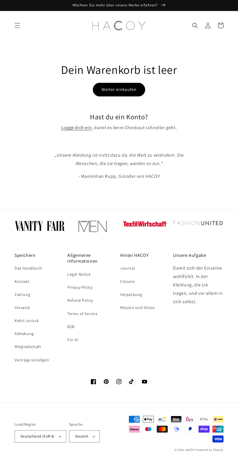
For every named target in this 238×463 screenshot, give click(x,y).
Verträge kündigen (32, 360)
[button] (17, 25)
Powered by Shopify (209, 450)
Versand (22, 307)
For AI (73, 339)
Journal (127, 268)
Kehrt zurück (27, 320)
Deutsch (82, 436)
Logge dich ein (76, 128)
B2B (71, 326)
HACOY (190, 450)
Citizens (127, 281)
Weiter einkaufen (119, 89)
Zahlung (22, 294)
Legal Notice (79, 274)
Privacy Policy (80, 287)
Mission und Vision (137, 307)
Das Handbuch (28, 268)
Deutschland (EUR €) (38, 436)
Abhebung (24, 333)
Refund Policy (80, 300)
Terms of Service (82, 313)
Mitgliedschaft (28, 346)
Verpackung (131, 294)
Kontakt (22, 281)
